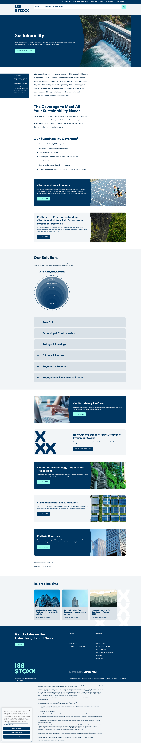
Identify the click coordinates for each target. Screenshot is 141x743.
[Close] (30, 710)
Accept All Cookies (16, 728)
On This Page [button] (17, 75)
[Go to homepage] (25, 668)
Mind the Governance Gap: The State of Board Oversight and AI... (47, 612)
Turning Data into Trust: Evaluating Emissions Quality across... (75, 612)
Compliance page (73, 695)
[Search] (124, 7)
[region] (16, 725)
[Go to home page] (22, 8)
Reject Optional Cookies (16, 732)
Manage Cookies (17, 736)
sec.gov (61, 695)
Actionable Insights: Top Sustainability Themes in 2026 (101, 612)
